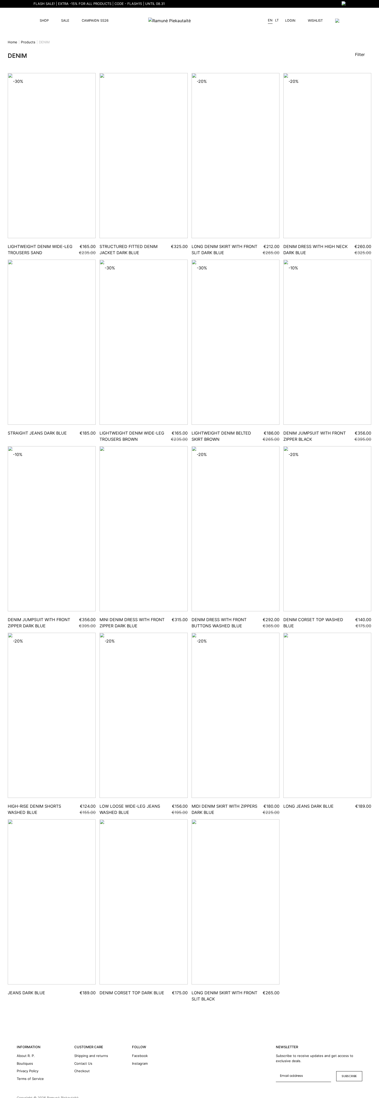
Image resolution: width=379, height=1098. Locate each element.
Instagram (140, 1063)
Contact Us (83, 1063)
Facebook (140, 1056)
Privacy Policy (27, 1071)
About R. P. (26, 1056)
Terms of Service (30, 1079)
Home (12, 42)
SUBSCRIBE (349, 1076)
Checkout (82, 1071)
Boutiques (25, 1063)
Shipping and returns (91, 1056)
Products (28, 42)
